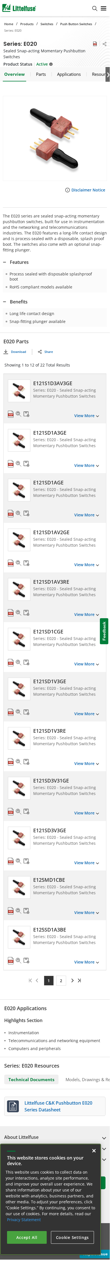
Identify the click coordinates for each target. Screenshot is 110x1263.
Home (8, 24)
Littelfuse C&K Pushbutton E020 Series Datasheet (58, 1106)
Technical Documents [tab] (31, 1079)
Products (26, 24)
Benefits (19, 302)
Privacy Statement (24, 1219)
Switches (47, 24)
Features (19, 262)
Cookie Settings (72, 1237)
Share (48, 352)
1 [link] (49, 980)
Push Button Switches (76, 24)
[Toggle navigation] (103, 8)
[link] (72, 980)
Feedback (104, 631)
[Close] (94, 1151)
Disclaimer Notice (88, 190)
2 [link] (61, 980)
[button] (55, 138)
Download (18, 352)
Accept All (26, 1237)
